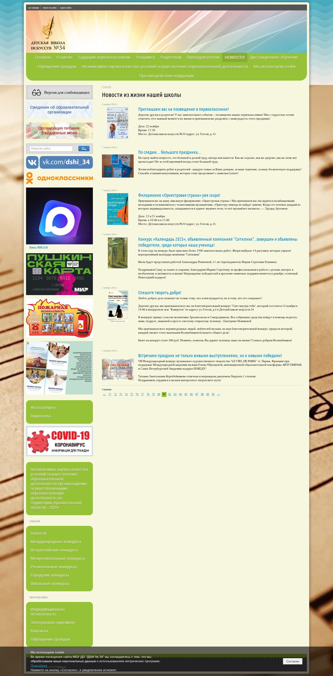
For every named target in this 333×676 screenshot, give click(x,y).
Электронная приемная (53, 622)
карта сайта (65, 7)
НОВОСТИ (235, 57)
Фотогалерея (43, 407)
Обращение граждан (50, 639)
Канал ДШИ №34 (38, 247)
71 (110, 394)
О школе (64, 57)
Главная (43, 57)
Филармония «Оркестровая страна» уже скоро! (179, 195)
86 (191, 394)
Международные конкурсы (56, 541)
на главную (33, 7)
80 (158, 394)
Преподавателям (203, 57)
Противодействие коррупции (166, 76)
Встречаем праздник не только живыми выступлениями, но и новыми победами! (210, 355)
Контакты (39, 631)
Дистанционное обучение (274, 57)
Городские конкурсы (50, 575)
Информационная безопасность (48, 611)
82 (169, 394)
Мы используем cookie (274, 66)
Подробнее (39, 665)
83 (175, 394)
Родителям (170, 57)
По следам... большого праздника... (169, 152)
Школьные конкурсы (50, 583)
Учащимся (145, 57)
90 (213, 394)
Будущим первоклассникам (104, 57)
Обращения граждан (56, 66)
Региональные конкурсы (54, 567)
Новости (38, 533)
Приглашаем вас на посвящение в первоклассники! (183, 109)
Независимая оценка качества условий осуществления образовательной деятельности (165, 66)
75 (131, 394)
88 (202, 394)
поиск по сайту (49, 7)
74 (126, 394)
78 (148, 394)
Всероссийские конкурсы (54, 550)
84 (180, 394)
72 (115, 394)
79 (153, 394)
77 (142, 394)
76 (137, 394)
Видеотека (41, 416)
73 (120, 394)
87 (196, 394)
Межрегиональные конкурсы (58, 558)
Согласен (292, 661)
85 (186, 394)
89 (207, 394)
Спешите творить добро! (159, 292)
